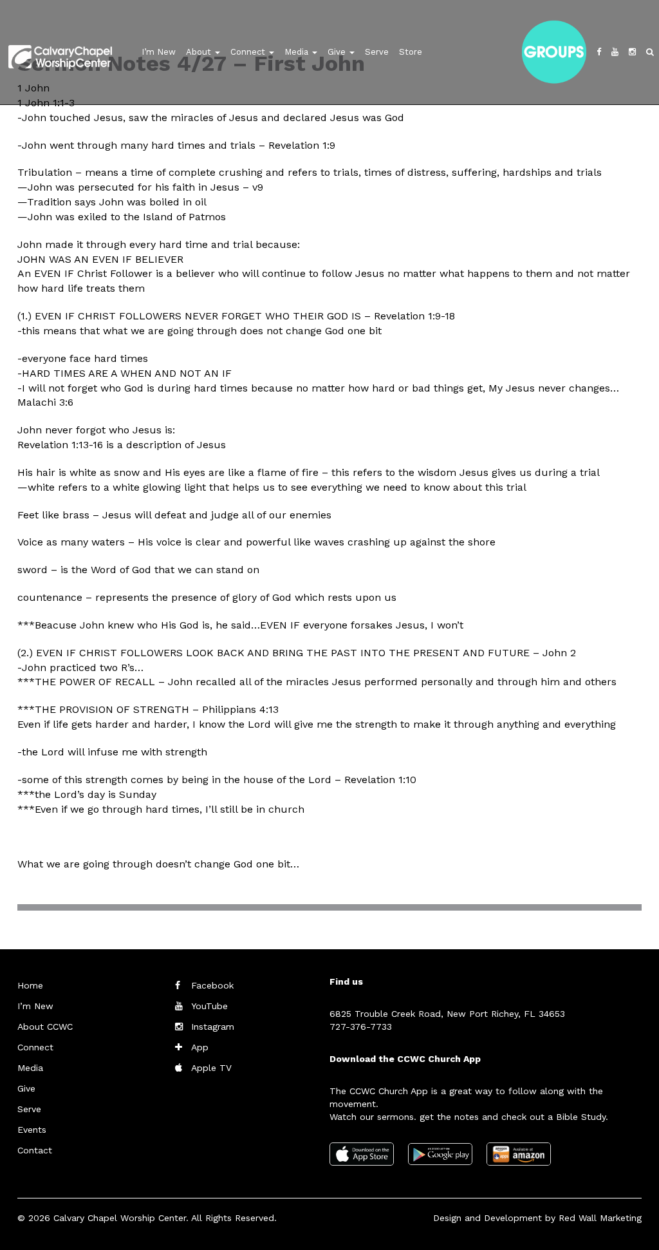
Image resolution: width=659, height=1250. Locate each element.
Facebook (212, 985)
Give (338, 52)
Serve (377, 52)
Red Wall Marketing (600, 1218)
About (200, 52)
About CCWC (45, 1026)
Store (410, 52)
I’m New (159, 52)
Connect (249, 52)
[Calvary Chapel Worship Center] (47, 41)
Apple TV (211, 1068)
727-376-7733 (361, 1026)
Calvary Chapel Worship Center (119, 1218)
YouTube (209, 1006)
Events (31, 1129)
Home (30, 985)
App (200, 1047)
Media (297, 52)
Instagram (212, 1026)
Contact (34, 1150)
